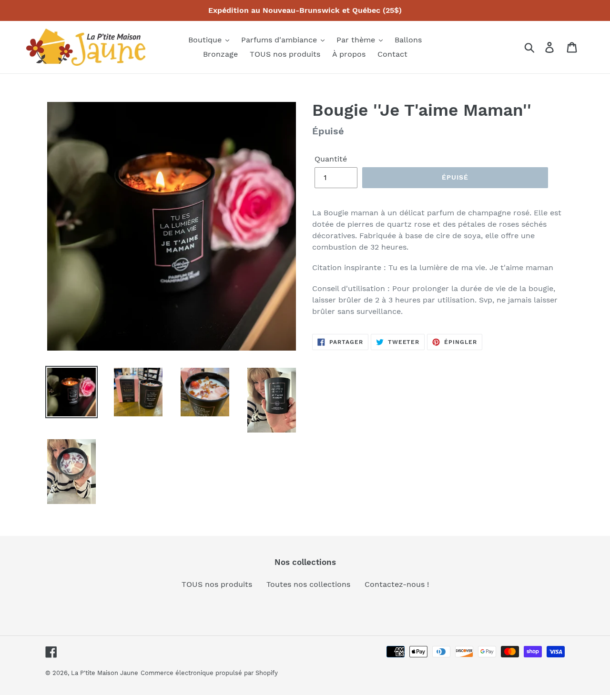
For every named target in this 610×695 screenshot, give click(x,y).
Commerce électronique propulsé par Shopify (209, 672)
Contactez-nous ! (397, 584)
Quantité (331, 158)
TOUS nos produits (217, 584)
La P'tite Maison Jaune (104, 672)
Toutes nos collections (308, 584)
